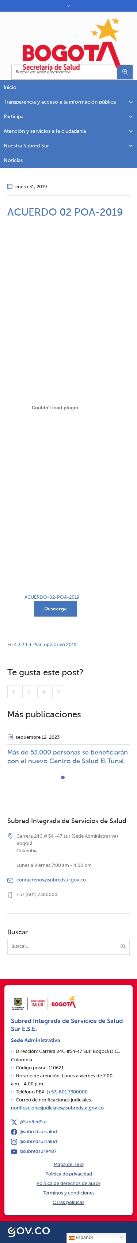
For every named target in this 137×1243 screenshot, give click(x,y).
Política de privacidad (68, 1174)
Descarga (55, 608)
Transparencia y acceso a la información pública (60, 102)
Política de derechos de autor (68, 1183)
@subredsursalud (38, 1132)
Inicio (10, 87)
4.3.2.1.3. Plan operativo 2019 (45, 644)
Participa (13, 116)
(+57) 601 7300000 (67, 1092)
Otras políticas (68, 1202)
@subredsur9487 (38, 1151)
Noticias (13, 160)
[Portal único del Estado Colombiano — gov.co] (28, 1231)
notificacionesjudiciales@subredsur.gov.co (57, 1108)
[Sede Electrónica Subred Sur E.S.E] (72, 44)
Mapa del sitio (69, 1164)
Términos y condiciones (69, 1193)
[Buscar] (125, 72)
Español (84, 1237)
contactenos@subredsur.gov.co (51, 880)
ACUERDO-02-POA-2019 (52, 597)
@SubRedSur (33, 1122)
